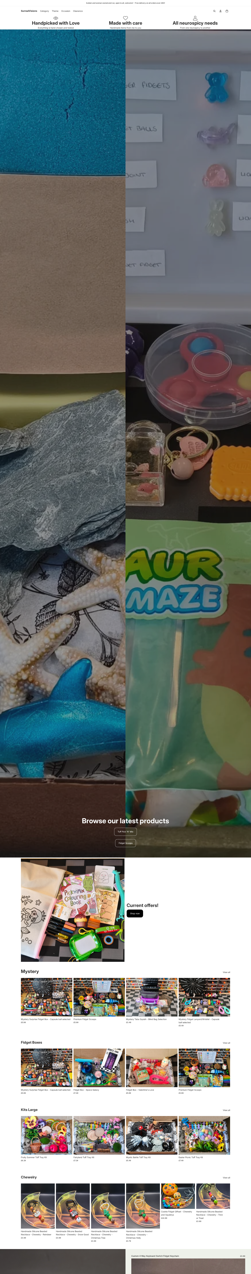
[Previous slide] (25, 997)
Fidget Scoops (125, 843)
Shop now (135, 913)
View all (226, 972)
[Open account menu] (220, 11)
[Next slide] (68, 997)
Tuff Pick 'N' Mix (125, 831)
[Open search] (214, 11)
